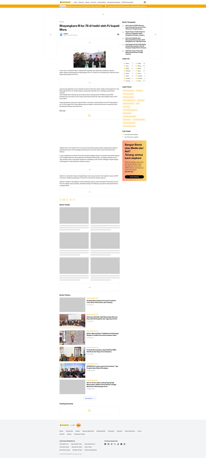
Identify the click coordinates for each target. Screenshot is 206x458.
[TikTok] (118, 444)
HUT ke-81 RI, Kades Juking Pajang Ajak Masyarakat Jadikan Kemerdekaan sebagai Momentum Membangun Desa (101, 384)
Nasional (81, 2)
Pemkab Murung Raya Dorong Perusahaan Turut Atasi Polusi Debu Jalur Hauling (101, 301)
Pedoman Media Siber (88, 431)
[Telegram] (70, 199)
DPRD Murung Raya (127, 2)
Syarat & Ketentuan (130, 431)
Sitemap (69, 434)
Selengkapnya (88, 398)
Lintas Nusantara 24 (89, 444)
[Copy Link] (73, 199)
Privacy (139, 431)
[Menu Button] (144, 2)
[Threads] (112, 444)
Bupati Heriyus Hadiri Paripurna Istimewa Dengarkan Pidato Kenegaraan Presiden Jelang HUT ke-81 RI (136, 33)
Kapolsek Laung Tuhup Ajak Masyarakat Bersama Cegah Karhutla (134, 52)
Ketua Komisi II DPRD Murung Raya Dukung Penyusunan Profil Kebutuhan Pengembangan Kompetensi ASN (136, 27)
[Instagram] (108, 444)
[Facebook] (64, 199)
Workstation (111, 431)
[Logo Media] (64, 425)
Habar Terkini (88, 447)
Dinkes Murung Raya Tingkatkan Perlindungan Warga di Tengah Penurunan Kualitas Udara (103, 334)
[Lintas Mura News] (65, 2)
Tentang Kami (69, 431)
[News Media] (78, 425)
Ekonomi (93, 2)
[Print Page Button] (118, 34)
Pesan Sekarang (134, 176)
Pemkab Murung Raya (113, 2)
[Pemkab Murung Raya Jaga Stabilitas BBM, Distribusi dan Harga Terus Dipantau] (72, 354)
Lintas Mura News (64, 447)
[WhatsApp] (61, 199)
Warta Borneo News (77, 447)
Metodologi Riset (101, 431)
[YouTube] (121, 444)
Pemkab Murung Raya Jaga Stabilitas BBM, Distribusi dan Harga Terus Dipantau (101, 351)
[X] (67, 199)
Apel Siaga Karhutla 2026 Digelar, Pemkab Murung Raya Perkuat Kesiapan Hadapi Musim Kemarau (136, 46)
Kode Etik (62, 434)
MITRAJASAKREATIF (68, 454)
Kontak (61, 431)
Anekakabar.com (64, 444)
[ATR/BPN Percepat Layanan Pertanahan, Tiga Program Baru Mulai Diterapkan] (72, 370)
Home (75, 2)
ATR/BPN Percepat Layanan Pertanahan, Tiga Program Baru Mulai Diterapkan (102, 367)
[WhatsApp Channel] (125, 444)
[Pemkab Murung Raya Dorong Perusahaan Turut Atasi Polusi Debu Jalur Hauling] (72, 305)
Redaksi (78, 431)
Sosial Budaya (101, 2)
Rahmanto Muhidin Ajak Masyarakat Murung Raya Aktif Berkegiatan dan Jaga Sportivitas (99, 6)
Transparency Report (79, 434)
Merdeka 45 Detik (77, 450)
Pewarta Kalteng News (91, 450)
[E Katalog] (72, 425)
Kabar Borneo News (65, 450)
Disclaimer (119, 431)
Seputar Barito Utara (76, 444)
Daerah (87, 2)
